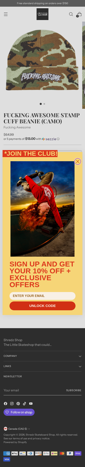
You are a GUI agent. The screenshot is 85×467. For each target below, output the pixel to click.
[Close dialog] (78, 161)
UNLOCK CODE (42, 306)
